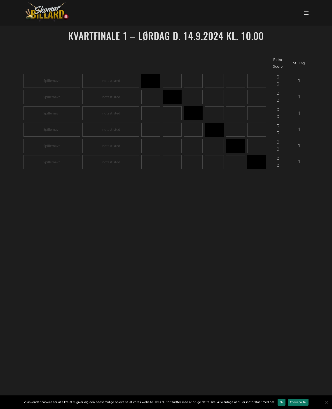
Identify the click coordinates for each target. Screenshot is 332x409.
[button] (306, 12)
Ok (281, 402)
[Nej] (326, 402)
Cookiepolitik (298, 402)
